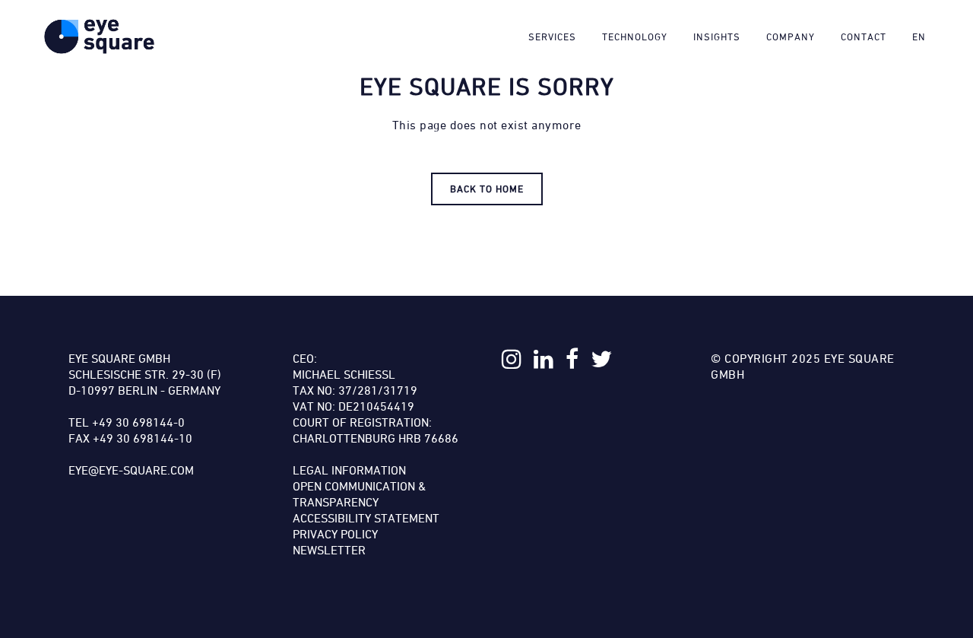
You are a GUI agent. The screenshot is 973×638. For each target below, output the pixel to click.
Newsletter (329, 550)
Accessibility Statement (366, 518)
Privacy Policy (335, 534)
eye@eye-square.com (131, 470)
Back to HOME (487, 189)
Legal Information (349, 470)
